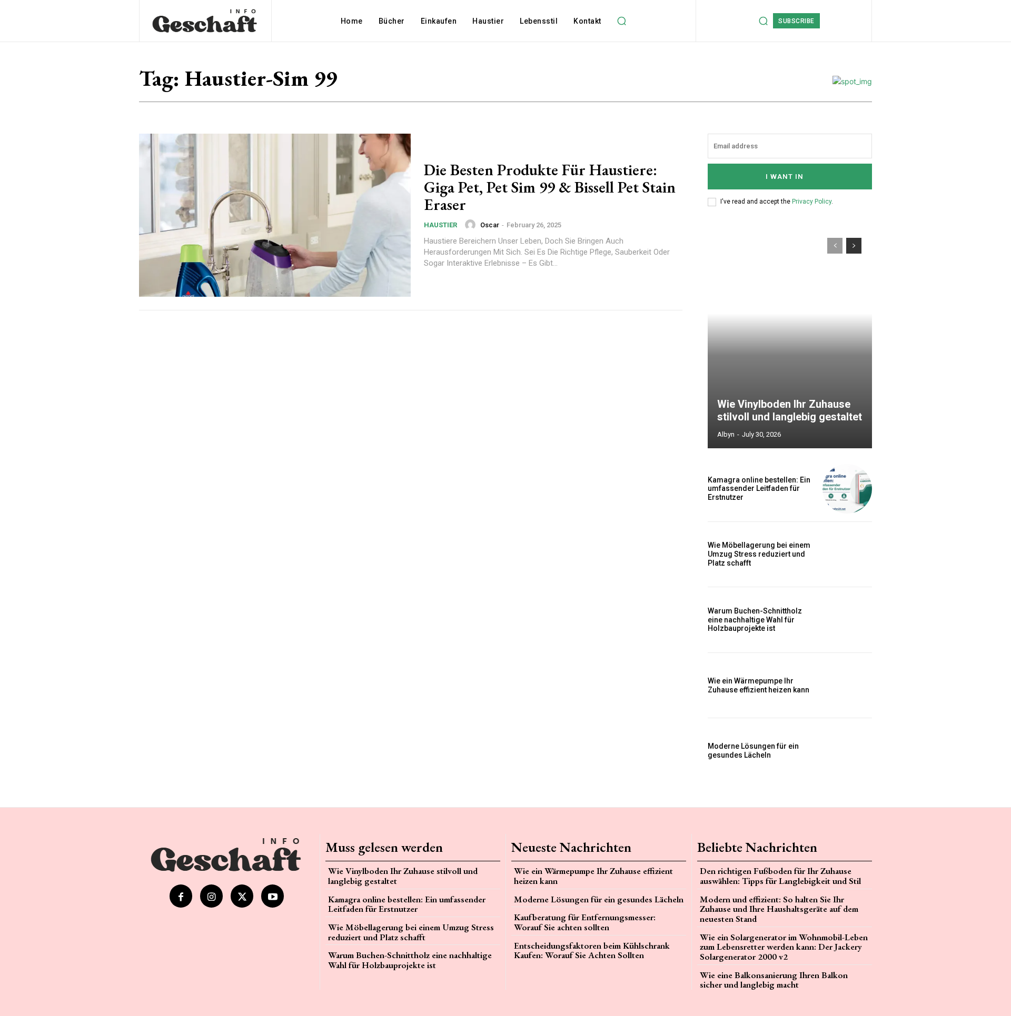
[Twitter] (242, 895)
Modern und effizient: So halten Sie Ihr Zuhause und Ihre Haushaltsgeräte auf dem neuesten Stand (779, 908)
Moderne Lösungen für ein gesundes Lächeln (753, 750)
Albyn (726, 434)
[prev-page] (835, 246)
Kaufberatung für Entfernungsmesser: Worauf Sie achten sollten (585, 922)
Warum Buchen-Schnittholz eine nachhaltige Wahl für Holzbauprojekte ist (755, 620)
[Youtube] (272, 895)
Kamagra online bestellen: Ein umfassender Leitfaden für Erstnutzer (759, 489)
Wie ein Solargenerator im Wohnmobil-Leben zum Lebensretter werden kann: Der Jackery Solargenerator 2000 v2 (784, 946)
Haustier (440, 225)
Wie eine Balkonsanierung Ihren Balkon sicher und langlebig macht (774, 980)
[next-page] (853, 246)
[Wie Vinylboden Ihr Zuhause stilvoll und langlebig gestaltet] (790, 337)
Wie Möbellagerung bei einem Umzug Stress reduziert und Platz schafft (759, 554)
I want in (785, 176)
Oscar (489, 225)
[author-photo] (472, 224)
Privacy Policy (811, 201)
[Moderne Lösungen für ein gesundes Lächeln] (847, 751)
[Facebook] (181, 895)
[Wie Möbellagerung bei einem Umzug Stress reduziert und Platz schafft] (847, 554)
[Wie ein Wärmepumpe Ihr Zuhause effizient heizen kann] (847, 685)
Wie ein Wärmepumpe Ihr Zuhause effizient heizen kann (758, 685)
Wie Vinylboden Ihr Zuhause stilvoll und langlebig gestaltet (789, 410)
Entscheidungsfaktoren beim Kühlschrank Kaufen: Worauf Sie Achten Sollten (592, 950)
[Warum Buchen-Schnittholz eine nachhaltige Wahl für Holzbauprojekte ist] (847, 620)
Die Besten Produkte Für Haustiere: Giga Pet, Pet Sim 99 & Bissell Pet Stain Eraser (550, 187)
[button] (622, 21)
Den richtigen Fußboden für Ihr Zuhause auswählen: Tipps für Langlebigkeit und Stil (780, 876)
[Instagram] (211, 895)
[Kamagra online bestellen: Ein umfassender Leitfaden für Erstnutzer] (847, 489)
